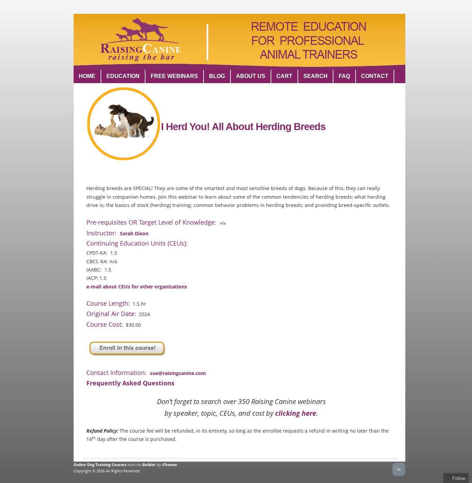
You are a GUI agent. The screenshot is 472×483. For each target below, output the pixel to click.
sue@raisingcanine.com (178, 373)
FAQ (344, 76)
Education (123, 76)
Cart (284, 76)
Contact (374, 76)
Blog (217, 76)
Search (315, 76)
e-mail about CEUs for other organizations (136, 286)
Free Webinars (174, 76)
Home (87, 76)
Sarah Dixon (134, 233)
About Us (250, 76)
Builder (148, 464)
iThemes (169, 464)
